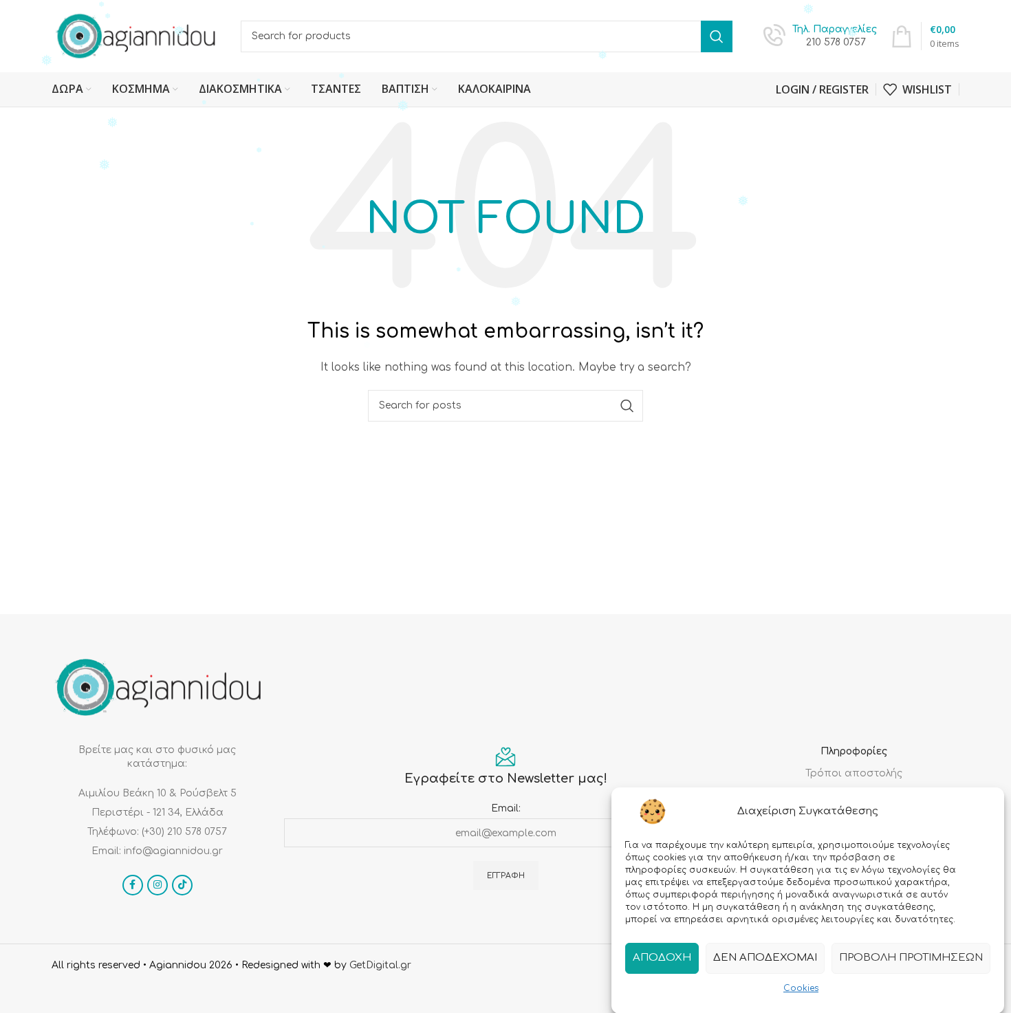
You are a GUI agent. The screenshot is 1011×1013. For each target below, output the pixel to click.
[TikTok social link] (182, 885)
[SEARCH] (716, 36)
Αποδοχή (662, 957)
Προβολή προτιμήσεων (911, 957)
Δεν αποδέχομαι (765, 957)
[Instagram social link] (157, 885)
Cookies (800, 988)
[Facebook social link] (132, 885)
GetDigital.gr (380, 965)
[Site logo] (136, 35)
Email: (506, 808)
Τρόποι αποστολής (853, 773)
